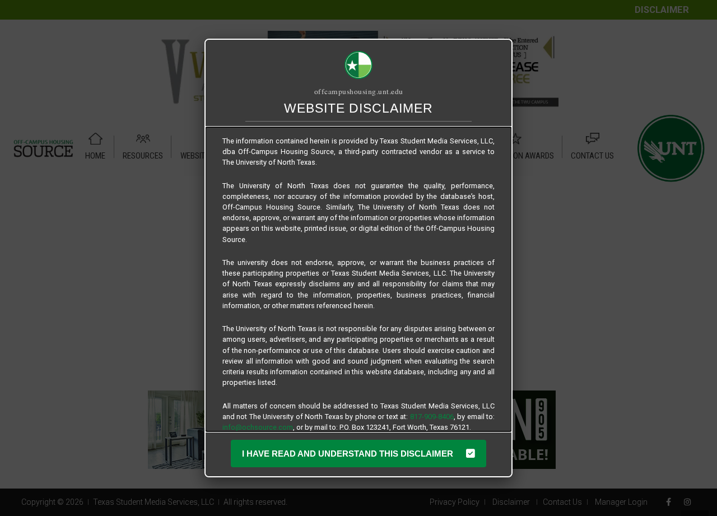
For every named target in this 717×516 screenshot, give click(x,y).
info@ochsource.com (257, 427)
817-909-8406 (432, 416)
